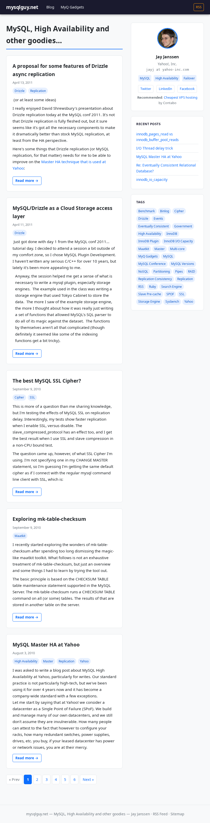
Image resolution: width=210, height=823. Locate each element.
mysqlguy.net (22, 7)
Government (183, 226)
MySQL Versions (182, 264)
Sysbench (172, 301)
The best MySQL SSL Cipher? (47, 380)
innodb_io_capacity (151, 179)
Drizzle (20, 91)
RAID (191, 271)
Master (48, 661)
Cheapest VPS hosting (180, 97)
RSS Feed (160, 813)
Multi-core (177, 249)
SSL (32, 397)
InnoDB (171, 234)
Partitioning (161, 271)
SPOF (170, 294)
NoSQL (143, 271)
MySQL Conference (152, 264)
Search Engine (171, 286)
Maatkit (20, 536)
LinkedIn (165, 88)
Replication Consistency (155, 279)
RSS (199, 7)
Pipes (179, 271)
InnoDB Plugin (148, 241)
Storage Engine (149, 301)
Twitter (145, 88)
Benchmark (146, 211)
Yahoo (84, 661)
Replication (38, 91)
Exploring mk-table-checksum (49, 518)
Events (158, 218)
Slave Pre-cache (149, 294)
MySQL (168, 256)
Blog (50, 7)
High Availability (26, 661)
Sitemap (177, 813)
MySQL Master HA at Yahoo (46, 644)
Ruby (152, 286)
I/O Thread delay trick (154, 148)
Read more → (26, 180)
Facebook (187, 88)
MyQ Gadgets (72, 7)
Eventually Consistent (153, 226)
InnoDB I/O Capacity (178, 241)
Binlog (164, 211)
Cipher (19, 397)
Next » (88, 779)
